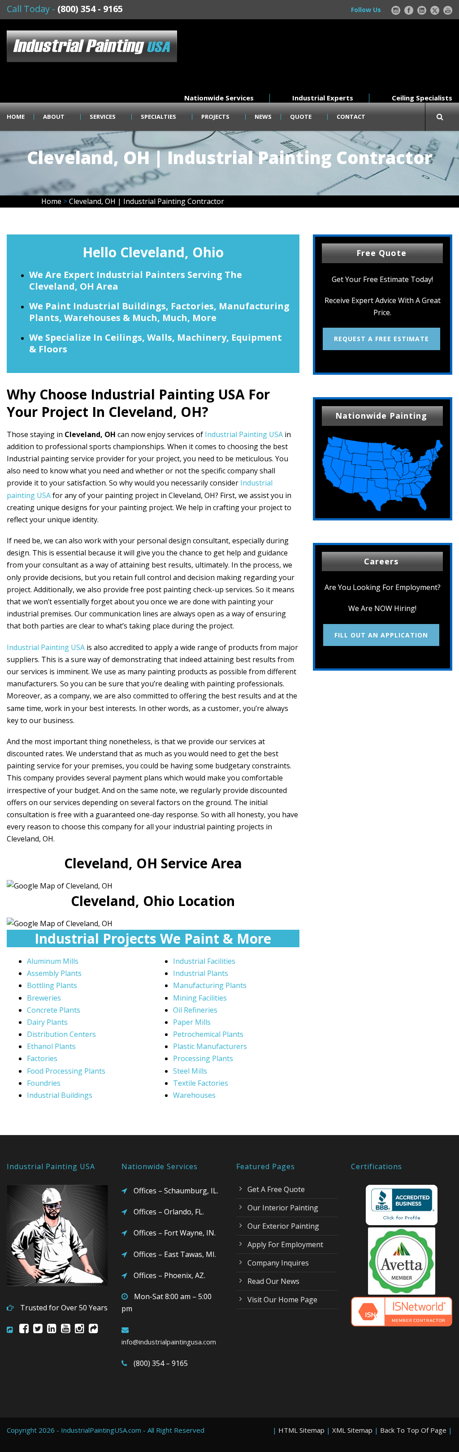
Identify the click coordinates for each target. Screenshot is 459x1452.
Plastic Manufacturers (210, 1046)
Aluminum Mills (52, 961)
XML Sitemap (352, 1430)
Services (103, 117)
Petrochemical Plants (208, 1034)
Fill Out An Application (381, 635)
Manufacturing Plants (210, 985)
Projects (215, 117)
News (263, 117)
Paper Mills (192, 1022)
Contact (351, 117)
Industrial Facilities (204, 961)
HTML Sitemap (301, 1430)
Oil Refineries (195, 1010)
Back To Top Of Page (413, 1430)
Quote (301, 117)
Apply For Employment (285, 1244)
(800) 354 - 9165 (90, 9)
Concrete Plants (53, 1010)
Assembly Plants (54, 973)
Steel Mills (190, 1071)
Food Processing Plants (66, 1071)
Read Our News (273, 1281)
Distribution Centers (61, 1034)
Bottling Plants (52, 985)
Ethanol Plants (51, 1046)
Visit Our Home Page (282, 1300)
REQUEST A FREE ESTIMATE (381, 338)
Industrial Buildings (59, 1095)
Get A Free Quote (276, 1189)
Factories (42, 1058)
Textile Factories (200, 1083)
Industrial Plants (200, 973)
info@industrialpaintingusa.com (168, 1341)
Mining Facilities (200, 998)
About (54, 117)
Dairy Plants (47, 1022)
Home (16, 117)
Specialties (158, 117)
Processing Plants (203, 1058)
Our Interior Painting (282, 1208)
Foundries (44, 1083)
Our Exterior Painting (283, 1226)
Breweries (44, 998)
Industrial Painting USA (244, 434)
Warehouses (194, 1095)
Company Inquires (278, 1263)
